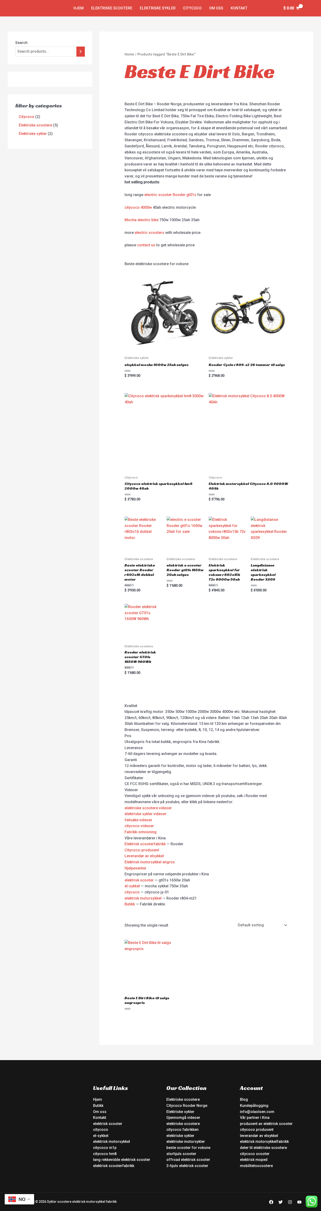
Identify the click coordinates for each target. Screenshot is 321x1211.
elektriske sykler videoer (145, 814)
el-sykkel (132, 886)
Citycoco (192, 8)
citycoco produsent (257, 1129)
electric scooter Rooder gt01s (170, 195)
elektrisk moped (253, 1159)
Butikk (130, 904)
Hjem (79, 8)
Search (21, 42)
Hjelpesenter (135, 868)
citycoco (132, 892)
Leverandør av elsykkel (144, 856)
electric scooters (149, 232)
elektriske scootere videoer (148, 808)
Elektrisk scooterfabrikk (145, 844)
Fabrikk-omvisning (141, 832)
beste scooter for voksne (188, 1147)
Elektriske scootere (111, 8)
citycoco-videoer (139, 826)
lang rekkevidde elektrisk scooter (121, 1159)
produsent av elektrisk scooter (266, 1123)
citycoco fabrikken (182, 1129)
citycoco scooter (255, 1154)
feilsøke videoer (138, 820)
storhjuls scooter (181, 1154)
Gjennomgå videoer (183, 1117)
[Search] (80, 52)
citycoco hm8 (105, 1154)
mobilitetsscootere (256, 1166)
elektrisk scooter (139, 880)
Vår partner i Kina (255, 1117)
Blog (244, 1099)
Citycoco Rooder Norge (186, 1105)
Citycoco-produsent (142, 850)
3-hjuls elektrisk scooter (187, 1166)
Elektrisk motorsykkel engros (150, 862)
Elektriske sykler (158, 8)
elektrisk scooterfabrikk (113, 1166)
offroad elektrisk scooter (188, 1159)
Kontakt (239, 8)
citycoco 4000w (138, 207)
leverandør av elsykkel (259, 1135)
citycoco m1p (105, 1147)
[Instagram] (290, 1202)
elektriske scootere (183, 1123)
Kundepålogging (254, 1105)
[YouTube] (299, 1202)
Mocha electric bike (141, 220)
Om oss (216, 8)
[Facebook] (271, 1202)
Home (129, 54)
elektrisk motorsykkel (143, 898)
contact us (146, 245)
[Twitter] (280, 1202)
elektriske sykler (180, 1135)
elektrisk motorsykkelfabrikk (264, 1141)
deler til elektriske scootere (263, 1147)
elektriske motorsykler (185, 1141)
